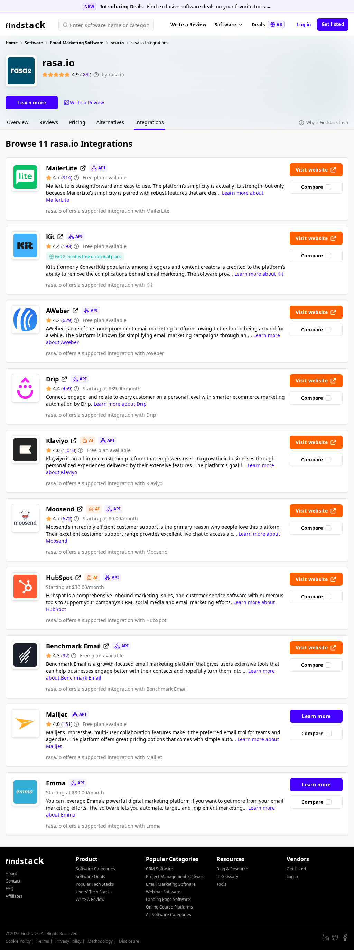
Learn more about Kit (258, 273)
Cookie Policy (18, 941)
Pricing (77, 122)
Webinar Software (163, 892)
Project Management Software (175, 876)
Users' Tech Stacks (94, 892)
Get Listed (296, 869)
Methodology (100, 941)
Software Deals (90, 876)
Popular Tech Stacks (95, 884)
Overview (17, 122)
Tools (221, 884)
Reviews (48, 122)
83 (86, 74)
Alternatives (110, 122)
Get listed (333, 24)
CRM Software (159, 869)
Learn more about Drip (120, 403)
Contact (13, 881)
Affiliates (14, 896)
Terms (43, 941)
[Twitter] (335, 937)
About (11, 873)
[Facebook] (345, 937)
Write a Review (188, 24)
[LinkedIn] (325, 937)
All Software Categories (168, 914)
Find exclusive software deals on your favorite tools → (209, 6)
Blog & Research (232, 869)
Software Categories (95, 869)
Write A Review (90, 899)
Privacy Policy (68, 941)
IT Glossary (227, 876)
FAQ (9, 889)
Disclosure (129, 941)
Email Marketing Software (171, 884)
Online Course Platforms (169, 907)
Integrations (149, 122)
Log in (304, 24)
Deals (267, 24)
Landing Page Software (168, 899)
